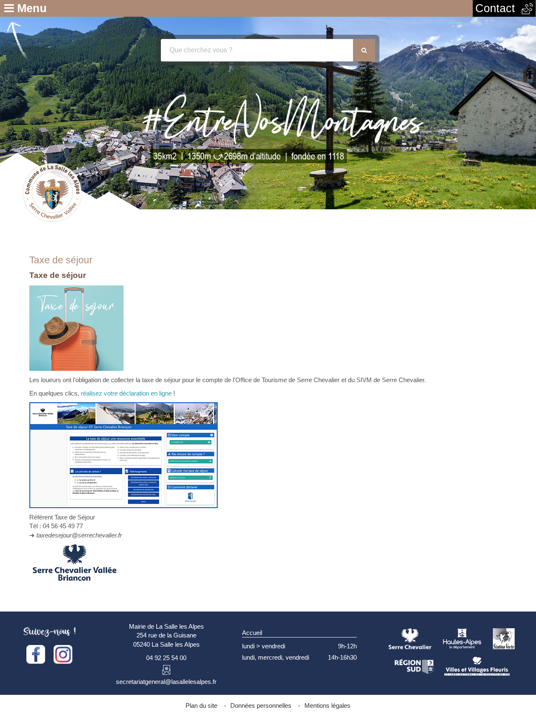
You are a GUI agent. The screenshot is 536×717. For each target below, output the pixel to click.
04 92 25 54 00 (166, 657)
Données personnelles (260, 705)
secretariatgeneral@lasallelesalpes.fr (166, 681)
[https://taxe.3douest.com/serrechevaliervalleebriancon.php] (123, 454)
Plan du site (201, 705)
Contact (498, 8)
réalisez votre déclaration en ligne (126, 393)
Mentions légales (327, 705)
